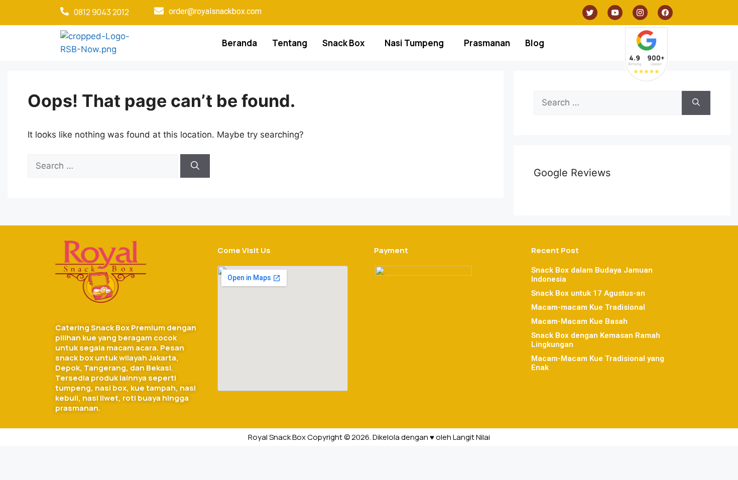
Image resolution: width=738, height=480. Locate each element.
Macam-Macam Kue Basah (579, 321)
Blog (534, 43)
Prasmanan (487, 43)
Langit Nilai (471, 437)
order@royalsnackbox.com (215, 11)
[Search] (195, 166)
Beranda (239, 43)
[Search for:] (104, 166)
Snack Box (343, 43)
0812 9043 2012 (101, 12)
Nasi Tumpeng (414, 43)
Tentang (289, 43)
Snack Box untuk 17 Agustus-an (588, 293)
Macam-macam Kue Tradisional (588, 307)
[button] (346, 43)
